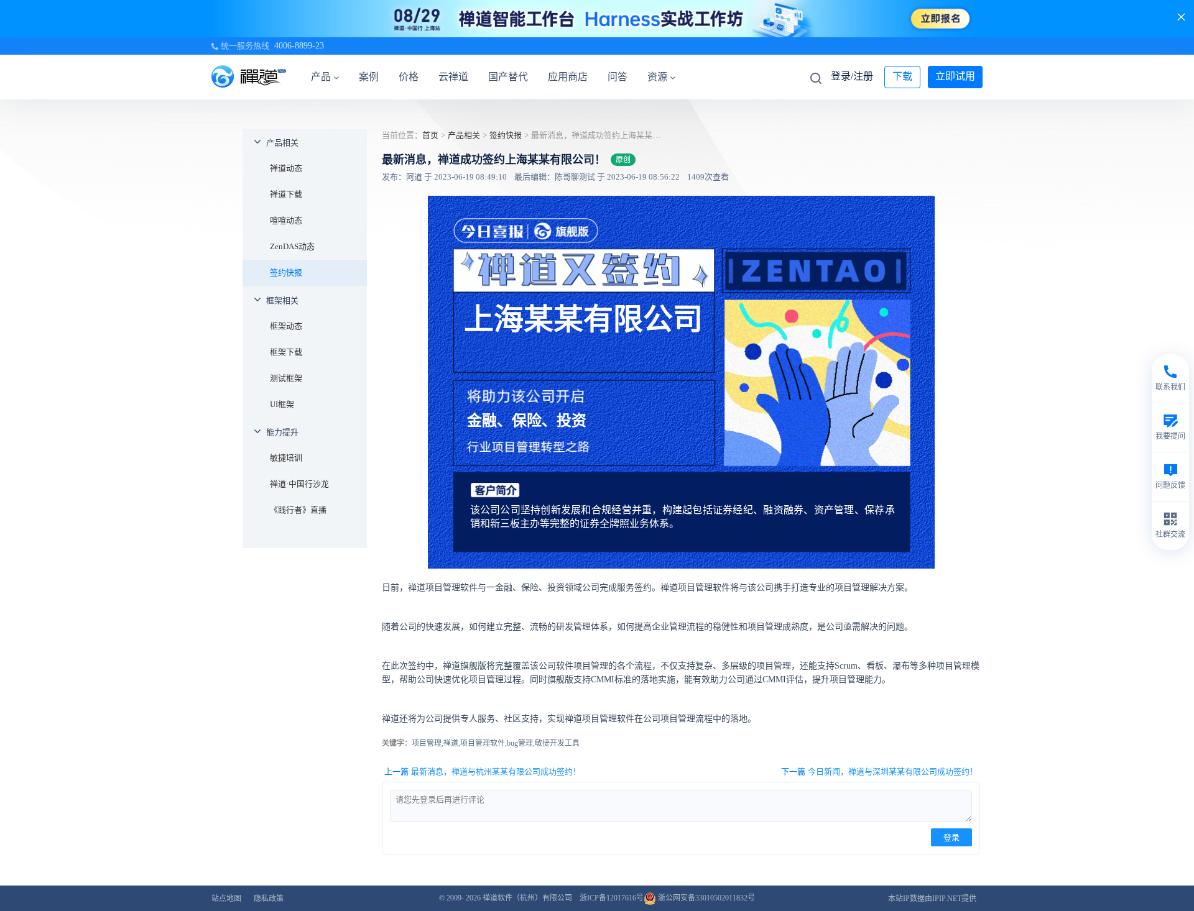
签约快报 (286, 272)
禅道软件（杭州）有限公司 (527, 898)
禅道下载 (286, 194)
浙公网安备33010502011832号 (705, 898)
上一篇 (482, 771)
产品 (321, 76)
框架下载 (286, 352)
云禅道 (453, 76)
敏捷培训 (286, 457)
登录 (951, 837)
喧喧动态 (286, 220)
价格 (409, 76)
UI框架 (282, 404)
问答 (617, 76)
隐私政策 (269, 898)
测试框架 (286, 378)
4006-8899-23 (299, 45)
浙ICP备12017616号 (612, 898)
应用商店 (568, 76)
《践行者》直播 (298, 510)
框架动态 (286, 326)
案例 (369, 76)
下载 (902, 76)
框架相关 (282, 300)
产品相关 (282, 142)
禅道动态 (286, 168)
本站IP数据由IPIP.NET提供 (932, 898)
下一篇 (879, 771)
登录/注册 (852, 76)
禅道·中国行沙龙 (299, 483)
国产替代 (508, 76)
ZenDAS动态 (292, 246)
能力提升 (282, 432)
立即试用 (955, 76)
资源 (657, 76)
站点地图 (226, 898)
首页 (430, 135)
